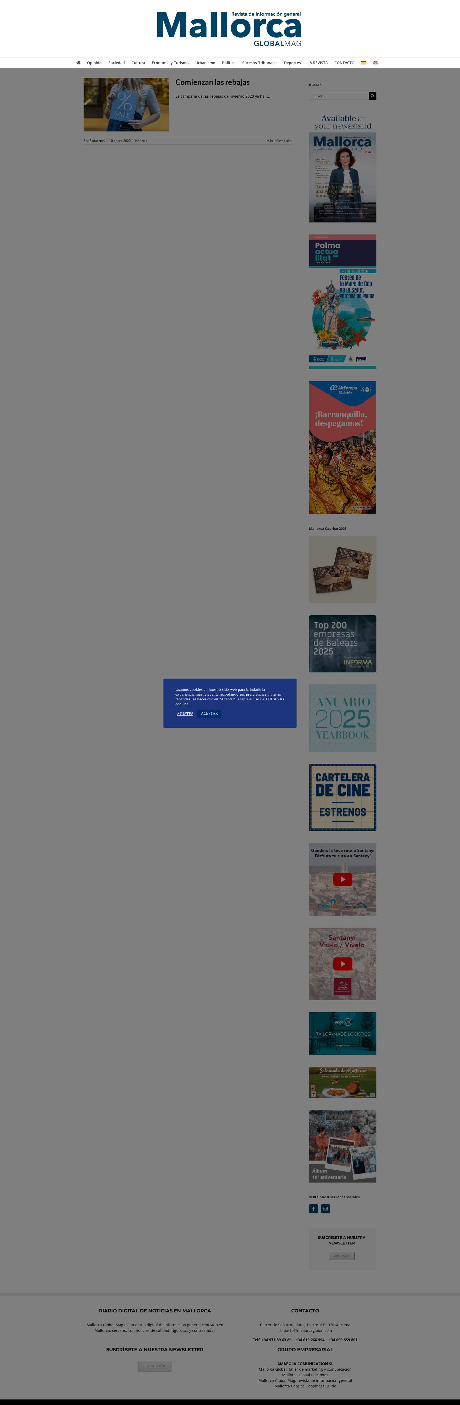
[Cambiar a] (363, 62)
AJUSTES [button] (185, 714)
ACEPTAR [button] (209, 714)
